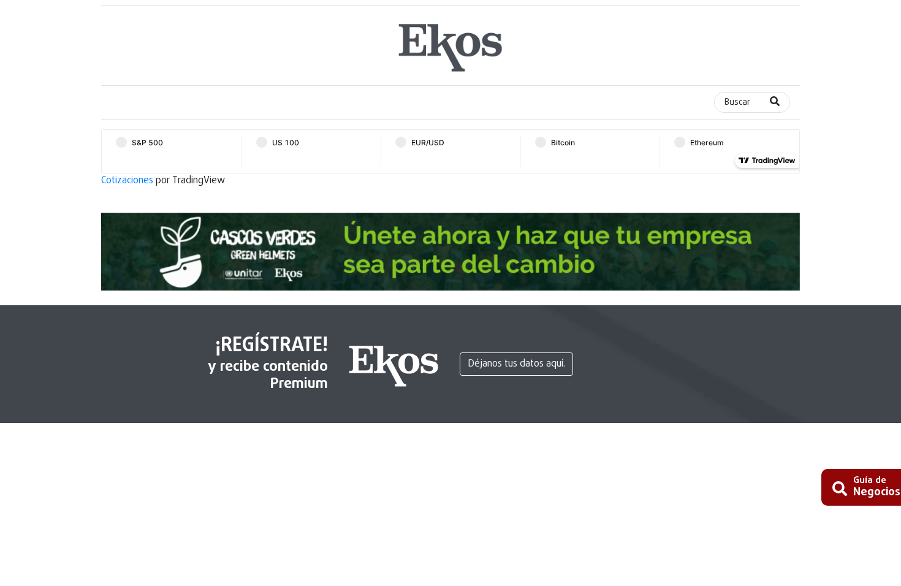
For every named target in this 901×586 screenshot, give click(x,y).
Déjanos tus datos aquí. (516, 364)
